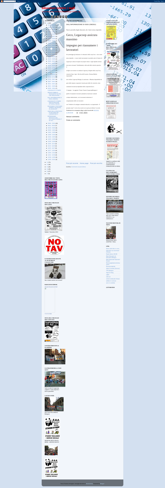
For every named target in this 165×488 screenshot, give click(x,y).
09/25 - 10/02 (52, 130)
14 (47, 167)
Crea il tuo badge (48, 313)
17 (47, 173)
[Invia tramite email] (80, 113)
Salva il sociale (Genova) (113, 268)
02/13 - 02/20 (52, 25)
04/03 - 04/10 (52, 41)
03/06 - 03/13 (52, 32)
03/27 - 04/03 (52, 38)
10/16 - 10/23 (52, 137)
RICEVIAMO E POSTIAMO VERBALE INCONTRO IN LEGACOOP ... (55, 108)
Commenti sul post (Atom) (79, 166)
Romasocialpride (110, 266)
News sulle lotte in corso (112, 248)
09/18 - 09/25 (52, 128)
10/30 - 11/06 (51, 141)
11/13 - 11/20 (51, 146)
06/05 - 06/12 (52, 61)
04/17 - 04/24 (52, 45)
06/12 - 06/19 (52, 63)
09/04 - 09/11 (51, 123)
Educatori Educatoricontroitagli (51, 286)
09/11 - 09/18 (51, 125)
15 (47, 169)
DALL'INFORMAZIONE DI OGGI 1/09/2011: (55, 98)
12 (47, 162)
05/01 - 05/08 (52, 50)
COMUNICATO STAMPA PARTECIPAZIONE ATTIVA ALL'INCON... (54, 103)
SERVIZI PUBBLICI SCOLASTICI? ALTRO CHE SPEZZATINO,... (54, 94)
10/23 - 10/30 (52, 139)
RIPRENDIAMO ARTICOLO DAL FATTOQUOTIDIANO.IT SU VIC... (55, 118)
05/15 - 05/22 (52, 54)
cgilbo (107, 274)
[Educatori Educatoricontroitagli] (50, 312)
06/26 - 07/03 (52, 68)
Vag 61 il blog (109, 272)
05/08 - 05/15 (52, 52)
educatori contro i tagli (58, 8)
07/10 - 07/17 (52, 72)
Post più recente (72, 163)
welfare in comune (111, 281)
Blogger (102, 483)
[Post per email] (77, 112)
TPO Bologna (109, 270)
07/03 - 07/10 (52, 70)
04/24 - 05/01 (52, 47)
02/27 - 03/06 (52, 29)
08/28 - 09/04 (52, 88)
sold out (108, 276)
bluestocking (89, 483)
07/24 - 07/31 (52, 77)
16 (47, 171)
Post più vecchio (96, 163)
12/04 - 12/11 (51, 152)
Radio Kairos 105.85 (111, 254)
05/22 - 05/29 (52, 56)
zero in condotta (110, 283)
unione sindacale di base (113, 278)
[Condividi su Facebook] (85, 113)
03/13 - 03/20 (52, 34)
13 (47, 164)
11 (47, 23)
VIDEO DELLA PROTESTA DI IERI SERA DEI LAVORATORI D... (55, 113)
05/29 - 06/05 (52, 59)
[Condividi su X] (83, 113)
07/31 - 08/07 (52, 79)
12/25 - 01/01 (52, 159)
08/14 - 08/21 (52, 83)
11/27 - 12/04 (51, 150)
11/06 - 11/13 (51, 143)
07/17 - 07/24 (52, 74)
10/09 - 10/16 (52, 134)
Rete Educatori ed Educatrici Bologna (111, 257)
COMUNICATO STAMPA (54, 90)
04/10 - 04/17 (52, 43)
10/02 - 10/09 (52, 132)
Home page (84, 163)
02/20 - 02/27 (52, 27)
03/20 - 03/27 (52, 36)
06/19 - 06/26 (52, 65)
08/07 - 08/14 (52, 81)
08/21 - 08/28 (52, 86)
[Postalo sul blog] (82, 113)
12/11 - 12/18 (51, 155)
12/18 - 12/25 (52, 157)
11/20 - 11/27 (51, 148)
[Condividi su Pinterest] (86, 113)
